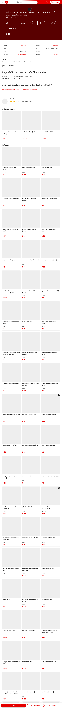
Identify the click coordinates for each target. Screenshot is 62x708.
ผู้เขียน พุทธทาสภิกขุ (11, 17)
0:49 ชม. (56, 54)
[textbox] (31, 78)
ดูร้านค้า (12, 104)
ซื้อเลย (13, 705)
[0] (46, 2)
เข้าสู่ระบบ (56, 2)
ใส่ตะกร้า (54, 705)
